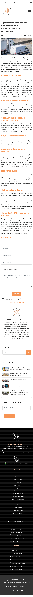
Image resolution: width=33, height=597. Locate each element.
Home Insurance (18, 507)
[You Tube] (22, 591)
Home (17, 474)
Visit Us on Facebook (17, 550)
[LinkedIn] (8, 3)
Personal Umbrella (18, 510)
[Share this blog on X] (20, 302)
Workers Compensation (18, 499)
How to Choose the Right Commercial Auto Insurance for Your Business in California (19, 392)
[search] (28, 352)
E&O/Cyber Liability (18, 493)
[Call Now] (28, 3)
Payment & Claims (17, 513)
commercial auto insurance (8, 131)
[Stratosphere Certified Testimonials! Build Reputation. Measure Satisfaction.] (16, 463)
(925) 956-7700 (17, 535)
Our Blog (18, 482)
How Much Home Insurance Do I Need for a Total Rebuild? (19, 374)
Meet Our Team (18, 479)
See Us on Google (17, 569)
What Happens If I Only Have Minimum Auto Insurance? (18, 380)
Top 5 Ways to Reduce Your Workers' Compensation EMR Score (20, 368)
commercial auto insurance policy (9, 224)
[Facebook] (2, 3)
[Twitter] (5, 3)
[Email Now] (31, 3)
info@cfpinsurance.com (19, 538)
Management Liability (18, 496)
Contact (7, 226)
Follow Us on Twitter (17, 553)
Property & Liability (18, 488)
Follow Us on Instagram (18, 560)
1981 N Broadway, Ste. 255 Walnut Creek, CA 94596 (17, 531)
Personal (17, 502)
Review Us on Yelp (17, 566)
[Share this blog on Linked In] (23, 302)
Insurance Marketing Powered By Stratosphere (16, 582)
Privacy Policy (23, 586)
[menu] (29, 10)
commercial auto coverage (8, 96)
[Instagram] (18, 591)
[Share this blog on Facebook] (17, 302)
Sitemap (17, 518)
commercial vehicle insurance (13, 299)
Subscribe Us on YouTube (18, 563)
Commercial (17, 485)
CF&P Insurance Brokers (24, 226)
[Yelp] (26, 591)
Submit (16, 294)
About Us (17, 476)
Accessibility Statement (12, 586)
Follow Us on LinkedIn (17, 556)
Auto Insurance (18, 504)
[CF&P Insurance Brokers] (6, 10)
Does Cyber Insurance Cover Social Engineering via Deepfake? (20, 386)
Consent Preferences (17, 521)
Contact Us (17, 516)
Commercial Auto (18, 490)
